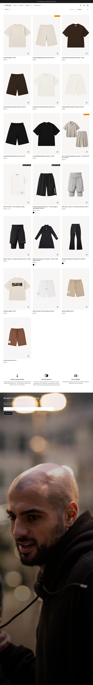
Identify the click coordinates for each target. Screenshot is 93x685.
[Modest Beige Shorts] (75, 289)
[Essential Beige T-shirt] (17, 35)
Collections (37, 5)
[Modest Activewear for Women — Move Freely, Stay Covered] (46, 236)
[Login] (84, 5)
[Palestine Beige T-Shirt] (17, 289)
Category (27, 5)
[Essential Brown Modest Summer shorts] (17, 84)
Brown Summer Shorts (10, 360)
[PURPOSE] (8, 5)
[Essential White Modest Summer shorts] (75, 84)
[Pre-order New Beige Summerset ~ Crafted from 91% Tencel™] (75, 134)
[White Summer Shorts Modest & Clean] (46, 289)
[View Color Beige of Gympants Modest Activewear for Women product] (65, 263)
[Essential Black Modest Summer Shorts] (17, 134)
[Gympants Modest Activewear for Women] (75, 236)
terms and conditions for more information (49, 384)
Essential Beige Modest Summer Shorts (44, 57)
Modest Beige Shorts (68, 311)
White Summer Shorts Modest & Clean (43, 311)
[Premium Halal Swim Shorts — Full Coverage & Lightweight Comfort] (46, 184)
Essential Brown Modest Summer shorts (15, 107)
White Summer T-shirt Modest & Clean (14, 206)
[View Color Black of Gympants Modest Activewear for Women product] (63, 263)
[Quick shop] (28, 53)
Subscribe (8, 413)
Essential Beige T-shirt (10, 57)
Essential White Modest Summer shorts (73, 107)
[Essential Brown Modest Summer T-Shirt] (75, 35)
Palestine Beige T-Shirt (10, 311)
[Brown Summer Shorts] (17, 338)
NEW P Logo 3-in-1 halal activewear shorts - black (17, 259)
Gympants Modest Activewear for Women (73, 259)
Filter (6, 9)
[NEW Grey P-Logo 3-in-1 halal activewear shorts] (75, 184)
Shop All (21, 5)
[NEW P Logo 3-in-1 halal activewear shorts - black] (17, 236)
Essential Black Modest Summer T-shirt (43, 156)
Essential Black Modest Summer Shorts (14, 156)
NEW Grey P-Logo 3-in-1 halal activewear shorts (75, 206)
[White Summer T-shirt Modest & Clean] (17, 184)
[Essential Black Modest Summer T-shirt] (46, 134)
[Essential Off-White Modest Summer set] (46, 84)
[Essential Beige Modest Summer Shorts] (46, 35)
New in (15, 5)
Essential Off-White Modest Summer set (44, 107)
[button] (80, 5)
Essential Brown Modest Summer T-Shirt (73, 57)
